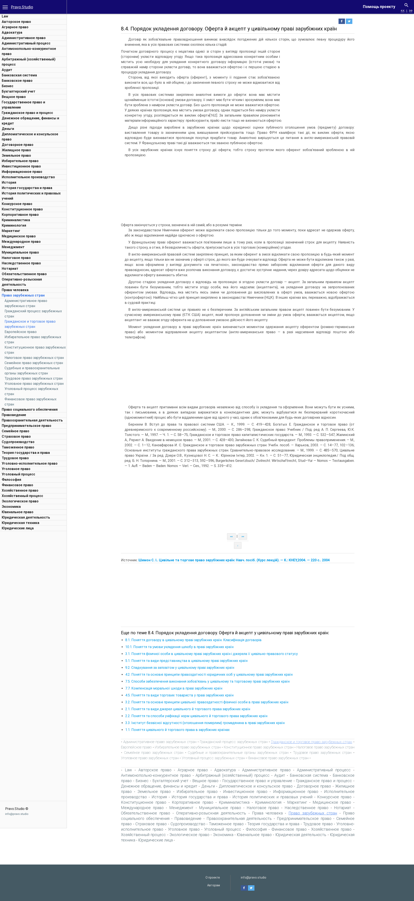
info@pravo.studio (16, 814)
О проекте (212, 877)
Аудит (7, 70)
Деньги (8, 129)
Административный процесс (26, 43)
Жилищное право (16, 150)
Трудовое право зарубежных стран (34, 378)
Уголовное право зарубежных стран (34, 384)
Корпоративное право (20, 215)
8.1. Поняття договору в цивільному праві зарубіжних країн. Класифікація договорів (193, 640)
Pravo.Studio (22, 7)
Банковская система (19, 75)
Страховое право (16, 436)
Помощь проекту (379, 6)
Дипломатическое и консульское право (256, 786)
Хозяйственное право (20, 490)
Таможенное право (18, 447)
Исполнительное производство (28, 177)
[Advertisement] (33, 598)
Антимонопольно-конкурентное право (156, 775)
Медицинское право (19, 236)
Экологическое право (20, 501)
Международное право (21, 242)
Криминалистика (16, 220)
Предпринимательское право (26, 426)
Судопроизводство (18, 442)
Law (5, 16)
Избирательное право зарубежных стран (188, 747)
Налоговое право (16, 258)
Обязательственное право (24, 274)
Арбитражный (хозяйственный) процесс (233, 775)
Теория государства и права (26, 453)
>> (410, 10)
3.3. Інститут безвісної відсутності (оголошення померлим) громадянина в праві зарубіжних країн (205, 723)
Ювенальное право (17, 512)
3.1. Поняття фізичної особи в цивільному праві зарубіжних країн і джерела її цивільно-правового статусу (211, 654)
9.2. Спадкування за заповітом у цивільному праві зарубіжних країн (179, 668)
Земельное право (16, 155)
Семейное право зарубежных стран (34, 363)
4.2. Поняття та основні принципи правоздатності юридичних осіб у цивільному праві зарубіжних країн (209, 674)
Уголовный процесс (18, 474)
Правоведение (14, 415)
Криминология (14, 225)
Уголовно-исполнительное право (30, 463)
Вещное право (14, 97)
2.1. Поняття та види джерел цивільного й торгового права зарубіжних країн (187, 709)
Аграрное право (15, 27)
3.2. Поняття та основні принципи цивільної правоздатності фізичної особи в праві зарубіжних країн (206, 702)
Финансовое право (17, 485)
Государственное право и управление (257, 780)
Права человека (15, 290)
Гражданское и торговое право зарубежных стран (311, 742)
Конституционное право (22, 209)
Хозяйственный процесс (22, 496)
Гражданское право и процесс (27, 113)
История (9, 182)
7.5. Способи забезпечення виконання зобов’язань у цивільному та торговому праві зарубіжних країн (207, 681)
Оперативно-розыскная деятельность (211, 813)
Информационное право (22, 172)
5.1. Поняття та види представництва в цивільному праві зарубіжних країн (186, 661)
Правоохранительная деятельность (32, 420)
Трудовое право (15, 458)
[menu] (5, 7)
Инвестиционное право (21, 166)
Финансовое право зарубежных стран (278, 758)
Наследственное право (21, 263)
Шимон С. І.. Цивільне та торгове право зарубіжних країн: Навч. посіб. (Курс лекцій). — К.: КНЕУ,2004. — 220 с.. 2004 (234, 560)
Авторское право (16, 22)
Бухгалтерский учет (18, 91)
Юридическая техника (20, 523)
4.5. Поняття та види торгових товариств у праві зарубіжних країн (179, 695)
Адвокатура (12, 32)
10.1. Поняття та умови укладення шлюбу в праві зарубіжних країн (179, 647)
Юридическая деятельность (26, 517)
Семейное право (15, 431)
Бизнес (7, 86)
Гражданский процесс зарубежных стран (234, 742)
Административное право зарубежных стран (159, 742)
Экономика (11, 507)
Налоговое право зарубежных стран (34, 358)
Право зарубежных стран (23, 295)
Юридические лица (18, 528)
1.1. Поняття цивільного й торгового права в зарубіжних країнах (177, 730)
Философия (11, 480)
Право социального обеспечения (30, 409)
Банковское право (17, 81)
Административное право (24, 38)
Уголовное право (16, 469)
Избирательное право (20, 161)
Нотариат (10, 269)
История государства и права (27, 188)
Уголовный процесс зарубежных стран (213, 758)
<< (403, 10)
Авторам (213, 885)
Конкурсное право (17, 204)
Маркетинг (11, 231)
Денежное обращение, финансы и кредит (159, 786)
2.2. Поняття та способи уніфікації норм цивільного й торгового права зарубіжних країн (196, 716)
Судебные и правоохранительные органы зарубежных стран (238, 752)
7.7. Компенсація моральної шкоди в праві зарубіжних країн (173, 688)
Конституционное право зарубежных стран (258, 747)
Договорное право (17, 145)
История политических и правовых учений (272, 797)
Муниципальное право (20, 252)
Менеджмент (13, 247)
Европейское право (21, 332)
